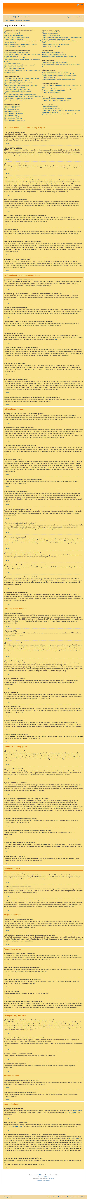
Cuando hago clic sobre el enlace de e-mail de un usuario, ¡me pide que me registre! (22, 71)
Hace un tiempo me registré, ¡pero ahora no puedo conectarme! (22, 41)
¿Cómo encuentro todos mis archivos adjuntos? (55, 100)
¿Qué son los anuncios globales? (13, 113)
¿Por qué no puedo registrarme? (13, 35)
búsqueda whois (74, 1138)
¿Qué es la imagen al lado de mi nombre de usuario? (19, 65)
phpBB (57, 339)
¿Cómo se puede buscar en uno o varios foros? (55, 72)
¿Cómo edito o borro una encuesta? (14, 87)
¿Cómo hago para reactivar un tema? (15, 100)
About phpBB (72, 1112)
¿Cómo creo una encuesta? (12, 84)
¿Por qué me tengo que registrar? (13, 32)
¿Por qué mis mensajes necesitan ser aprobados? (18, 98)
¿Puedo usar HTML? (10, 108)
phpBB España (50, 1178)
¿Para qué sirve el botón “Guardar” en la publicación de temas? (22, 96)
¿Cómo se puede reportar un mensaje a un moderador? (20, 94)
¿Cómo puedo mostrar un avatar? (13, 67)
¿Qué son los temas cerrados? (13, 119)
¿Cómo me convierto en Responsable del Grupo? (56, 39)
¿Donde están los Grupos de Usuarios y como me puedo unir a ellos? (62, 37)
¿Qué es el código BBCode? (12, 106)
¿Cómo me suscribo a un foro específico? (54, 91)
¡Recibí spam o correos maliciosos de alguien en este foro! (59, 56)
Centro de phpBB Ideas (15, 1126)
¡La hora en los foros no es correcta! (14, 58)
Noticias (8, 17)
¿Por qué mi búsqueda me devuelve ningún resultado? (58, 74)
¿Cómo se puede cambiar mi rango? (14, 68)
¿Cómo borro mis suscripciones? (51, 92)
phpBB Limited (77, 1110)
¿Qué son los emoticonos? (11, 110)
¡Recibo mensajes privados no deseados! (54, 54)
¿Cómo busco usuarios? (49, 77)
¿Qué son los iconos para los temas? (14, 120)
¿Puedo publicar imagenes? (12, 111)
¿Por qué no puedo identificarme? (14, 39)
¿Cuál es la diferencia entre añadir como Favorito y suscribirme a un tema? (61, 86)
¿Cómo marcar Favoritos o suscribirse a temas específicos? (59, 89)
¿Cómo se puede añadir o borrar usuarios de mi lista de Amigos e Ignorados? (61, 65)
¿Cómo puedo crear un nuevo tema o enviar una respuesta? (21, 78)
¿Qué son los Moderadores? (50, 33)
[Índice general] (19, 9)
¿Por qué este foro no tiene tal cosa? (52, 108)
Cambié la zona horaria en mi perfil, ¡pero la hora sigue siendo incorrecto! (22, 60)
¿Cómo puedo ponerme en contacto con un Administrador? (59, 114)
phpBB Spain (45, 1176)
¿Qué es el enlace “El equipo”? (51, 46)
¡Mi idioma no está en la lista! (12, 63)
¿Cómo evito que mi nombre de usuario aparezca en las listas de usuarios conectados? (22, 55)
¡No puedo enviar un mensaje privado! (53, 52)
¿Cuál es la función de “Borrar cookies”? (15, 46)
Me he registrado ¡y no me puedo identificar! (16, 37)
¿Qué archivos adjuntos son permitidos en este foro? (57, 98)
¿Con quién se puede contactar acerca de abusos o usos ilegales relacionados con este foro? (61, 111)
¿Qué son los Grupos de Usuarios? (52, 35)
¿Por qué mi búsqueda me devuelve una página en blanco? (59, 75)
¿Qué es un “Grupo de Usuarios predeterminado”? (56, 44)
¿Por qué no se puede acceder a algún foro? (17, 89)
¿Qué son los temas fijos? (11, 117)
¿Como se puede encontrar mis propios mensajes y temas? (59, 79)
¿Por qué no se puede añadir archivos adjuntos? (18, 91)
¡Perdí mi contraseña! (10, 42)
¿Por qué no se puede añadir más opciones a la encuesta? (21, 85)
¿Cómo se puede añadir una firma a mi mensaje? (18, 82)
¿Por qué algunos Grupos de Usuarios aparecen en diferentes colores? (60, 41)
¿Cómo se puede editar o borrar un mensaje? (17, 80)
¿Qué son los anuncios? (11, 115)
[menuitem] (13, 17)
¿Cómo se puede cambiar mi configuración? (17, 52)
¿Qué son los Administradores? (51, 32)
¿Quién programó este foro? (50, 106)
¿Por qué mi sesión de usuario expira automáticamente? (20, 44)
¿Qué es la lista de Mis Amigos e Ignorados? (54, 62)
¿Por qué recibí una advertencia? (13, 93)
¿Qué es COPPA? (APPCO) (12, 33)
